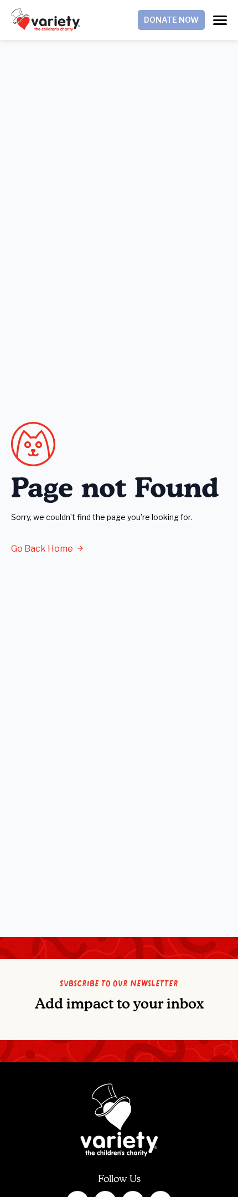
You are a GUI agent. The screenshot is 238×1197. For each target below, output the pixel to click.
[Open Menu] (220, 20)
